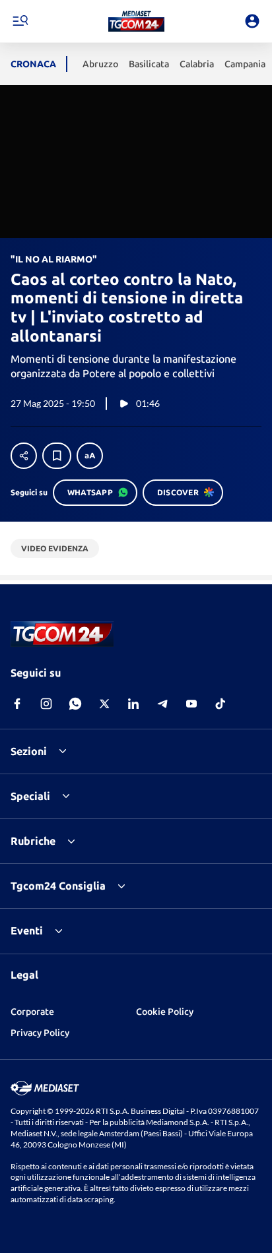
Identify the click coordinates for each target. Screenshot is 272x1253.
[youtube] (191, 703)
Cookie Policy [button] (164, 1011)
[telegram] (162, 703)
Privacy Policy (40, 1032)
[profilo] (252, 21)
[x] (104, 703)
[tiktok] (220, 703)
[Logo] (136, 21)
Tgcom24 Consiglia (58, 886)
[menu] (20, 21)
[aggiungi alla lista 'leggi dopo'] (56, 456)
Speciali (30, 796)
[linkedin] (133, 703)
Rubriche (33, 841)
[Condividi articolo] (24, 456)
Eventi (27, 930)
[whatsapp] (75, 703)
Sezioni (29, 751)
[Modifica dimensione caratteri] (90, 456)
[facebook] (17, 703)
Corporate (32, 1011)
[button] (136, 21)
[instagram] (46, 703)
